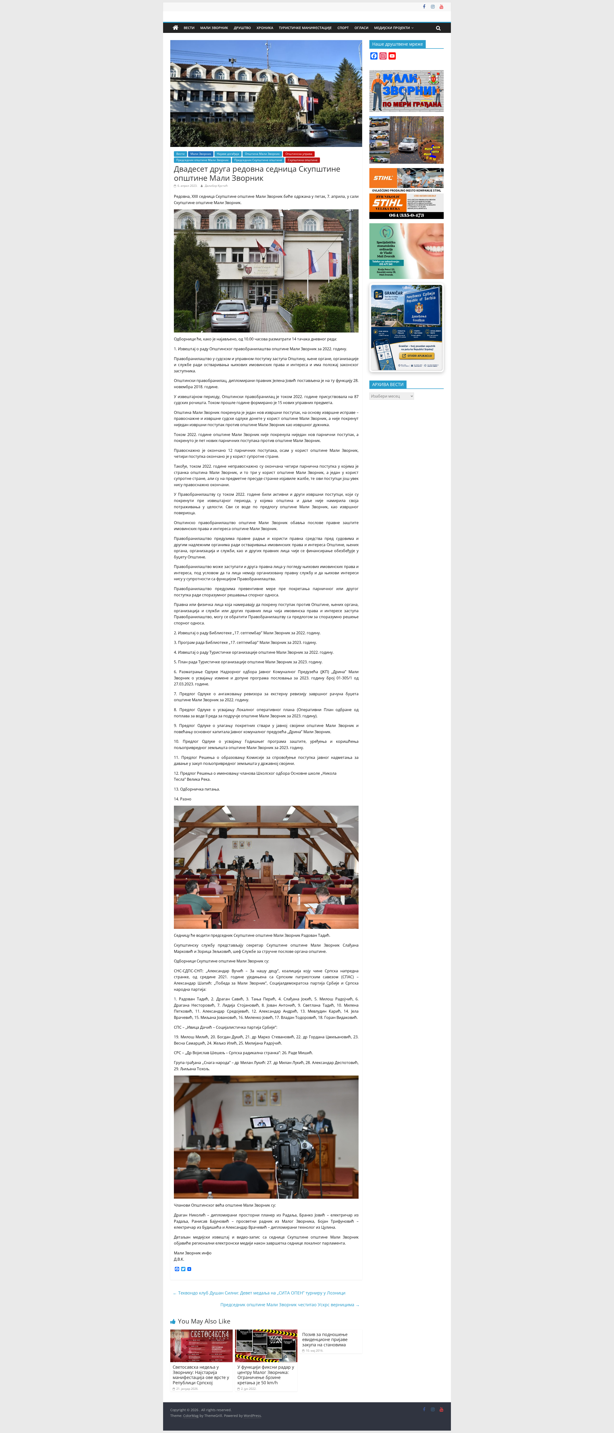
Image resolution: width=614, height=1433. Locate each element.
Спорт (343, 27)
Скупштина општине (303, 160)
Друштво (242, 27)
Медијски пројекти (392, 27)
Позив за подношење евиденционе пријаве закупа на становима (325, 1339)
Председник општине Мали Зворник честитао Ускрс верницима (290, 1304)
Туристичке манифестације (305, 27)
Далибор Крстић (216, 186)
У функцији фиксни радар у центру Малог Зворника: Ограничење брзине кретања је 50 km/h (265, 1374)
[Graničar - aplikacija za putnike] (406, 327)
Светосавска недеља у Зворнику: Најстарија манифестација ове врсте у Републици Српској (201, 1374)
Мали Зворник (214, 27)
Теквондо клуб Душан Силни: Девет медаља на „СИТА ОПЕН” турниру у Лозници (259, 1293)
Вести (189, 27)
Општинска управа (298, 154)
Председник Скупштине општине (258, 160)
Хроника (265, 27)
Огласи (361, 27)
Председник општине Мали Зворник (202, 160)
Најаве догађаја (228, 154)
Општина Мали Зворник (262, 154)
